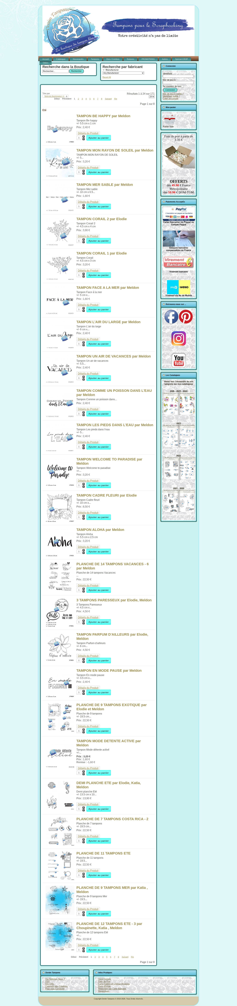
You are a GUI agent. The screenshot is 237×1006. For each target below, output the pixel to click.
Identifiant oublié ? (171, 96)
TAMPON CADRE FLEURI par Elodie (106, 495)
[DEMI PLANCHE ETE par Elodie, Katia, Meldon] (59, 809)
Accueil (45, 59)
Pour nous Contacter (54, 988)
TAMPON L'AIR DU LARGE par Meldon (108, 322)
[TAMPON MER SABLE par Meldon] (59, 210)
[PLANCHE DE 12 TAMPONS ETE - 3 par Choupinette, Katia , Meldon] (59, 949)
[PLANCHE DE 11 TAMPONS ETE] (59, 879)
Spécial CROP (181, 59)
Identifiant (167, 73)
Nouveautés (78, 59)
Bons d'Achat (104, 986)
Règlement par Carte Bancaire (112, 988)
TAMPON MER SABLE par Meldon (104, 185)
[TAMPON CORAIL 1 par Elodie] (59, 279)
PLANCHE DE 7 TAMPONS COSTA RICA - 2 (112, 819)
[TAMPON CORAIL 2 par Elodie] (59, 245)
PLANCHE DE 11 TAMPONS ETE (103, 853)
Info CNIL (49, 984)
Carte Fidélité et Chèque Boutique (114, 984)
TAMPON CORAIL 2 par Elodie (101, 219)
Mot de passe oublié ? (173, 94)
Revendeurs (103, 991)
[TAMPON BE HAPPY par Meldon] (59, 142)
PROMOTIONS (148, 59)
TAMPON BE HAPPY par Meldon (103, 116)
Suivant (108, 99)
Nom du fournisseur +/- (54, 96)
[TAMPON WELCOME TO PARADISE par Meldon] (59, 485)
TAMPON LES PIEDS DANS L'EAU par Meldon (114, 425)
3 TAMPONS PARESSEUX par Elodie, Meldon (114, 600)
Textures (130, 59)
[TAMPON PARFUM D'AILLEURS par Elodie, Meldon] (59, 660)
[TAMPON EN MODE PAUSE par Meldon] (59, 696)
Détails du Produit (88, 133)
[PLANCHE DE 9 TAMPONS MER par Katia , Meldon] (59, 913)
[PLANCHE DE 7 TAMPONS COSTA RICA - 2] (59, 845)
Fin (115, 99)
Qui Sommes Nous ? (55, 979)
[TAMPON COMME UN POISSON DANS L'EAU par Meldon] (59, 416)
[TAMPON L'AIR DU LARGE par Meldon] (59, 348)
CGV (47, 981)
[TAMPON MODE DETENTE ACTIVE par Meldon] (59, 767)
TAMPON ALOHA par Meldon (100, 530)
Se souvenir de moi (172, 86)
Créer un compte (170, 98)
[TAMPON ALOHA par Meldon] (59, 555)
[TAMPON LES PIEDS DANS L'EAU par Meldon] (59, 451)
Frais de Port (104, 981)
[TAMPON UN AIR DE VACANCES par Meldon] (59, 382)
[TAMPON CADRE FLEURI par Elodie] (59, 521)
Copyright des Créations (56, 986)
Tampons (95, 59)
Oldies (45, 63)
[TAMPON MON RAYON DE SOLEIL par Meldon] (59, 176)
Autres (165, 59)
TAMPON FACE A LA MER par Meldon (107, 288)
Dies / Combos (112, 59)
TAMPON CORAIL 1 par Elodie (101, 253)
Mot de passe (169, 80)
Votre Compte (104, 979)
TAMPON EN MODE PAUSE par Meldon (109, 671)
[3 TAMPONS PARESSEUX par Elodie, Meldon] (59, 626)
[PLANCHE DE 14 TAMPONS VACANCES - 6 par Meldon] (59, 590)
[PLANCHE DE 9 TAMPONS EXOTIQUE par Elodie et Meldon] (59, 731)
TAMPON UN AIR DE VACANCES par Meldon (113, 356)
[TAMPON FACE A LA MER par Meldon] (59, 313)
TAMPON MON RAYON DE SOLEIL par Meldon (114, 150)
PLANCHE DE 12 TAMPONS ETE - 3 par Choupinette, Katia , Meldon (109, 926)
